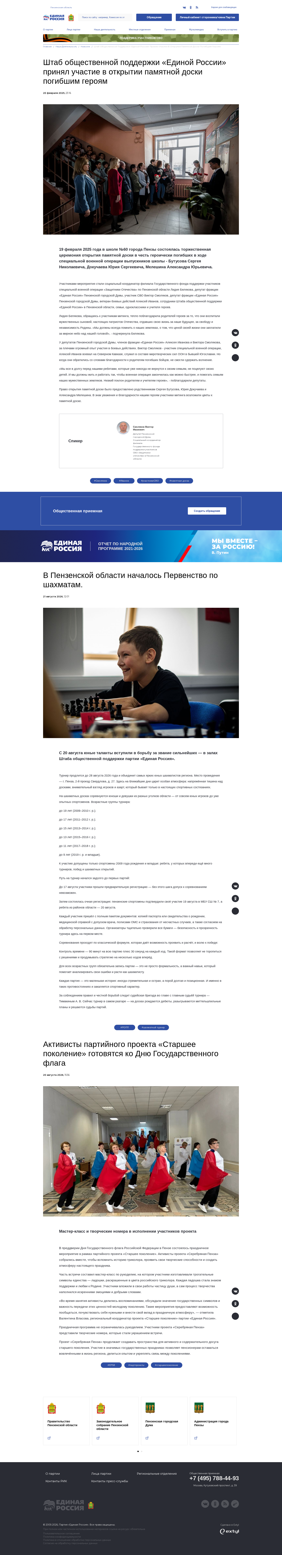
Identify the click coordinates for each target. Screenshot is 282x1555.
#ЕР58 (111, 1365)
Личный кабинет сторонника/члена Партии (207, 17)
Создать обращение (207, 510)
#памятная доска (179, 480)
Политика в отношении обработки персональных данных (77, 1540)
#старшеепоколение (166, 1365)
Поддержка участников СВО (141, 38)
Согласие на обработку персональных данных (70, 1543)
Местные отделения (140, 29)
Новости (85, 46)
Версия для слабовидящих (223, 7)
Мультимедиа (196, 29)
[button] (138, 1451)
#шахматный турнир (153, 1027)
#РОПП (125, 1027)
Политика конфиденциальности (62, 1536)
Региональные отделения (157, 1474)
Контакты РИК (56, 1481)
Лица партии (73, 29)
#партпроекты (136, 1365)
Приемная (169, 29)
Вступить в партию (227, 29)
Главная (47, 46)
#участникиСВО (150, 480)
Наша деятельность (104, 29)
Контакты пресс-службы (109, 1481)
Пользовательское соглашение (61, 1533)
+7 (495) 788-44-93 (214, 1478)
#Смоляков (100, 480)
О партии (48, 29)
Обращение (154, 17)
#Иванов (124, 480)
